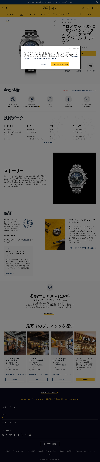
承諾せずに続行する (74, 48)
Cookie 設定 (43, 64)
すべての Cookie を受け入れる (60, 64)
